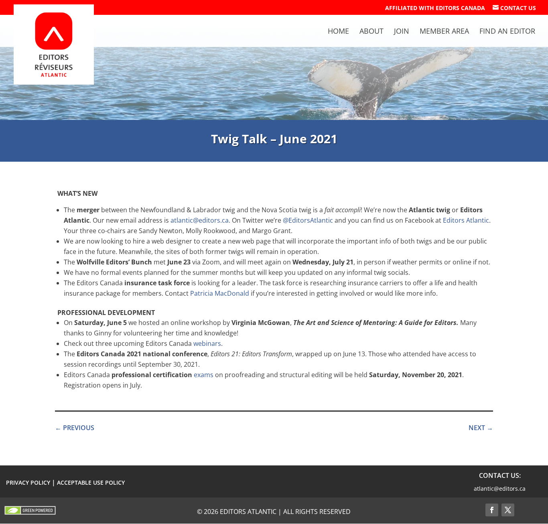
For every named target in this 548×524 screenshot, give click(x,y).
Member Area (444, 32)
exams (203, 374)
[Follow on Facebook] (491, 510)
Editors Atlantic (466, 220)
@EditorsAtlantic (308, 220)
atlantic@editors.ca (199, 220)
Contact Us (514, 8)
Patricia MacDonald (219, 293)
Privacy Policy (28, 482)
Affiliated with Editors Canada (435, 8)
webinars (207, 343)
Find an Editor (507, 32)
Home (338, 32)
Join (401, 32)
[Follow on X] (507, 510)
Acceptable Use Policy (91, 482)
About (371, 32)
